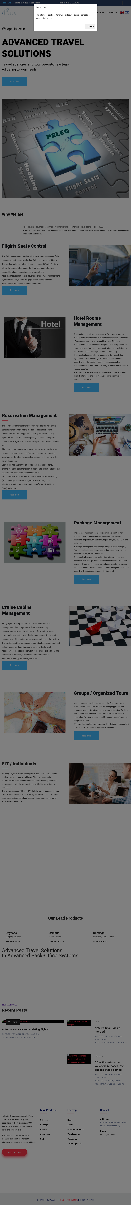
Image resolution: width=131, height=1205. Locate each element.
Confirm (90, 26)
